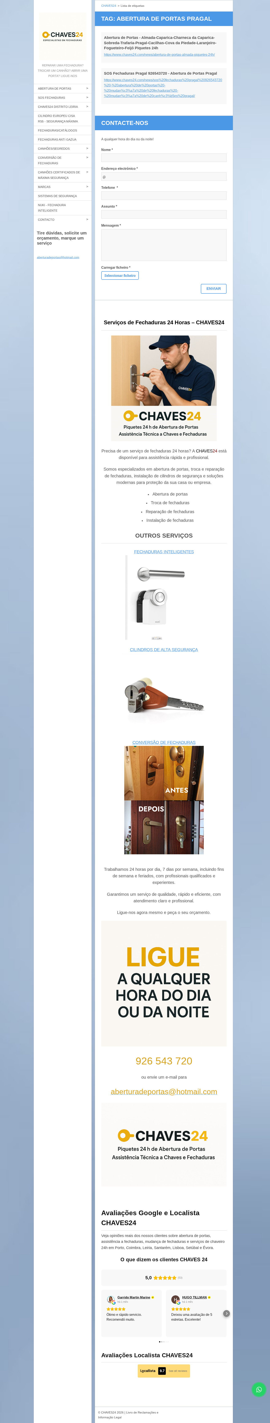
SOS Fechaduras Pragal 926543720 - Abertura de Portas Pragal (160, 73)
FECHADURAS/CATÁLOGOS (57, 130)
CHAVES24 (108, 5)
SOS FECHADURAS (51, 97)
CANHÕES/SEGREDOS (54, 148)
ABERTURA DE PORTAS (54, 88)
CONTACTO (46, 219)
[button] (101, 1313)
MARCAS (44, 187)
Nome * (107, 150)
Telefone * (109, 187)
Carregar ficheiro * (115, 267)
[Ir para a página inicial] (63, 31)
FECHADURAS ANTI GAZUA (57, 139)
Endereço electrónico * (119, 168)
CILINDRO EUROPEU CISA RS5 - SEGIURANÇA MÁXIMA (58, 118)
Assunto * (109, 206)
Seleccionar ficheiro (120, 275)
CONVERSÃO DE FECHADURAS (49, 160)
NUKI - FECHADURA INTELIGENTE (52, 207)
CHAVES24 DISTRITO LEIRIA (58, 106)
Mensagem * (111, 225)
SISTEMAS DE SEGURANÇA (57, 196)
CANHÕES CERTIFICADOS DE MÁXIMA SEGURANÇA (59, 175)
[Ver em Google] (111, 1299)
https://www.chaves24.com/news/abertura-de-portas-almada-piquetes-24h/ (159, 54)
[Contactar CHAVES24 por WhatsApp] (259, 1395)
